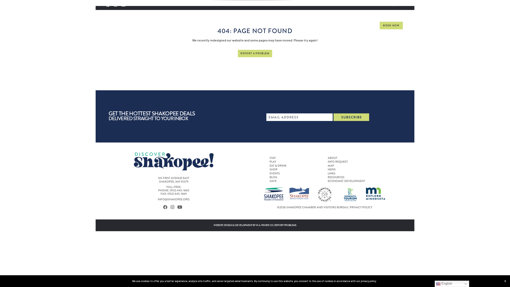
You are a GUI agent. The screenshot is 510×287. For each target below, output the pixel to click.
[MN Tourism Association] (350, 194)
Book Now (391, 25)
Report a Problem (254, 53)
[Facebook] (166, 207)
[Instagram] (173, 207)
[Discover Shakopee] (138, 28)
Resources (336, 177)
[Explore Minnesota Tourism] (375, 193)
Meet (346, 25)
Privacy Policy (361, 207)
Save (273, 181)
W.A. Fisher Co (264, 225)
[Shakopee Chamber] (273, 194)
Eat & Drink (286, 25)
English (446, 283)
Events (328, 25)
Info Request (338, 161)
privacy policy (368, 281)
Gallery (366, 25)
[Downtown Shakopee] (325, 194)
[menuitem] (247, 25)
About (332, 157)
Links (331, 173)
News (332, 169)
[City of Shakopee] (299, 193)
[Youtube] (180, 207)
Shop (309, 25)
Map (331, 165)
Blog (273, 177)
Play (262, 25)
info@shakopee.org (173, 199)
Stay (247, 25)
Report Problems (285, 225)
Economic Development (346, 181)
